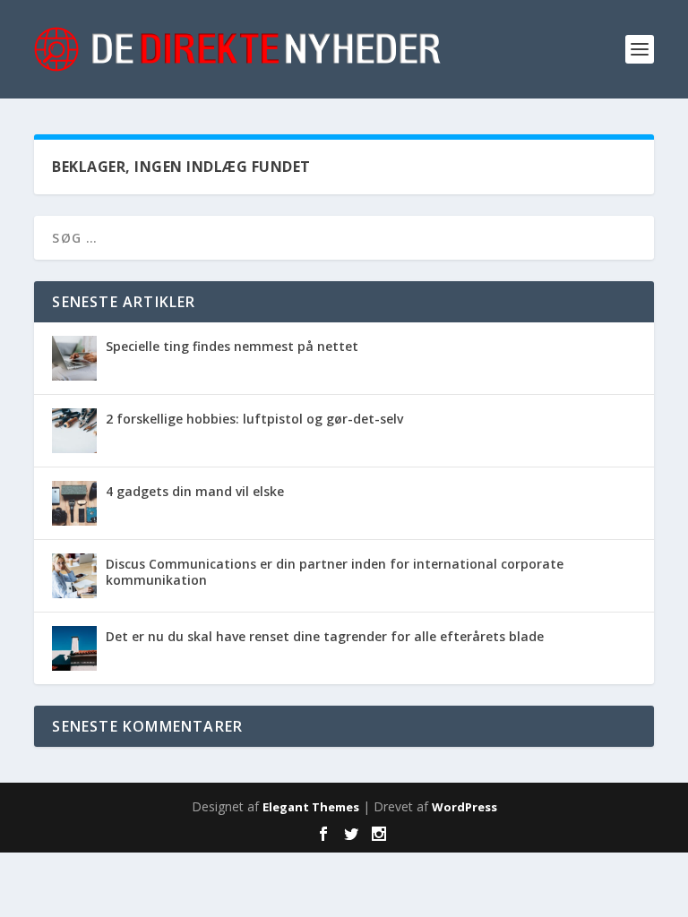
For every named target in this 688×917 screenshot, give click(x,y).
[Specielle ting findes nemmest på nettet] (74, 358)
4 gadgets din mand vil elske (195, 491)
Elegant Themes (310, 807)
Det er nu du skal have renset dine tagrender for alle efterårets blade (325, 636)
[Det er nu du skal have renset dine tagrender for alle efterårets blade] (74, 648)
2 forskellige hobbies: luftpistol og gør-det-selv (254, 418)
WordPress (464, 807)
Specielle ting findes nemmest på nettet (232, 346)
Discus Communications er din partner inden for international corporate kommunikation (334, 571)
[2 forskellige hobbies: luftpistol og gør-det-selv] (74, 430)
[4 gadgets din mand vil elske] (74, 503)
